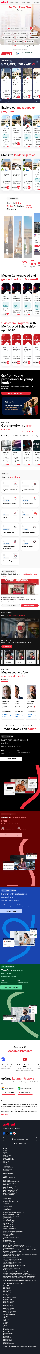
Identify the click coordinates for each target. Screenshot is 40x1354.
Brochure (7, 362)
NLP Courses (6, 1197)
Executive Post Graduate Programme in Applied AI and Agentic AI (16, 84)
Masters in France (7, 1334)
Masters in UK (6, 1342)
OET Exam (5, 1325)
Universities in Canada (8, 1308)
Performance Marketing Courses (11, 1216)
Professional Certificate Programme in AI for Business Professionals (16, 175)
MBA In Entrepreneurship (9, 1193)
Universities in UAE (7, 1304)
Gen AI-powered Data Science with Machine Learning (5, 350)
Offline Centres (6, 1166)
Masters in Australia (7, 1339)
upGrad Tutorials (7, 1155)
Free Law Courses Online (9, 1266)
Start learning (11, 758)
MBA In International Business (10, 1190)
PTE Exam (5, 1322)
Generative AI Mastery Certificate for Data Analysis (16, 299)
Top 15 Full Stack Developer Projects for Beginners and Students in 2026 (20, 1279)
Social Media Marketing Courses (11, 1214)
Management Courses (8, 1238)
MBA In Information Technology (10, 1189)
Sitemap (5, 1176)
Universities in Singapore (9, 1312)
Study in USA (6, 1285)
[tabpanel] (20, 452)
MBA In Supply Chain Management (11, 1192)
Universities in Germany (8, 1301)
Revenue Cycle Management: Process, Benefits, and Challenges (18, 1277)
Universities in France (8, 1302)
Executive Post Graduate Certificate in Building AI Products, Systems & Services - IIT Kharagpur (6, 84)
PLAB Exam (5, 1328)
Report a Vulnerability (8, 1173)
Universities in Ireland (8, 1305)
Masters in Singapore (8, 1345)
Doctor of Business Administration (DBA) (13, 1231)
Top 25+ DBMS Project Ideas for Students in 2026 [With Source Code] (20, 1280)
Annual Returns (6, 1175)
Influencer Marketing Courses (10, 1222)
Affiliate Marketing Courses (9, 1224)
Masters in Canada (7, 1340)
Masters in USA (6, 1331)
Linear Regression (7, 1209)
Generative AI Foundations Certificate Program (6, 299)
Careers (5, 1152)
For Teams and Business (8, 1159)
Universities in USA (7, 1299)
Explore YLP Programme (15, 393)
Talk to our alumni (6, 646)
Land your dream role (11, 987)
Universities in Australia (8, 1307)
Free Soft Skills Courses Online (10, 1260)
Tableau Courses (7, 1198)
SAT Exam (5, 1318)
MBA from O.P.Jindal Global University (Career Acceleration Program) (20, 1247)
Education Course (7, 1240)
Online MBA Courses (8, 1236)
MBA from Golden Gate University (11, 1255)
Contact (5, 1164)
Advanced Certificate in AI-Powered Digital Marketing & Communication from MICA (27, 131)
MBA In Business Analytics (9, 1183)
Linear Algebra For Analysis (9, 1208)
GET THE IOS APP (21, 1143)
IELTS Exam (5, 1316)
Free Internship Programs (9, 1263)
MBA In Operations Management (11, 1186)
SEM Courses (6, 1223)
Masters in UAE (6, 1336)
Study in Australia (7, 1293)
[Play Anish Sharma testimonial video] (20, 628)
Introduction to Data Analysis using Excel (6, 453)
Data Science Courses (8, 1234)
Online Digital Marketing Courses (11, 1237)
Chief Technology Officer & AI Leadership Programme (27, 175)
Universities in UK (7, 1310)
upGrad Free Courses (8, 1158)
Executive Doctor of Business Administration (13, 1245)
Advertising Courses (7, 1217)
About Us (5, 1150)
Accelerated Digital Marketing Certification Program (27, 350)
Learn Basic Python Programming (16, 453)
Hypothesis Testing (7, 1205)
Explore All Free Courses (29, 432)
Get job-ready (11, 911)
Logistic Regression (7, 1211)
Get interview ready (11, 835)
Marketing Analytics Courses (10, 1219)
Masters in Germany (7, 1333)
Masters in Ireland (7, 1337)
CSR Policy (5, 1172)
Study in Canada (7, 1296)
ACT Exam (5, 1326)
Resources (5, 1156)
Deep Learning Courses (8, 1200)
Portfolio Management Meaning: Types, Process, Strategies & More (19, 1276)
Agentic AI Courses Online (9, 1228)
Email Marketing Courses (9, 1220)
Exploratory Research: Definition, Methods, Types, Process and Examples (20, 1271)
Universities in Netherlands (9, 1311)
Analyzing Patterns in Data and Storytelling (27, 453)
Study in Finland (7, 1290)
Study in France (6, 1294)
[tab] (6, 436)
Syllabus (18, 97)
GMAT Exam (6, 1319)
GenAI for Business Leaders (9, 1244)
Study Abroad (6, 1161)
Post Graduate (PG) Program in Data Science (14, 1252)
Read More (4, 1114)
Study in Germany (7, 1287)
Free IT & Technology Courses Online (12, 1262)
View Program (15, 97)
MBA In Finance (7, 1180)
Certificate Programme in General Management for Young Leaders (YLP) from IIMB (16, 131)
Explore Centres (11, 606)
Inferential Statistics (7, 1206)
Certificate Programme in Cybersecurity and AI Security (27, 84)
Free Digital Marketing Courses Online (12, 1259)
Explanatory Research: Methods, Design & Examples (15, 1273)
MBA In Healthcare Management (11, 1181)
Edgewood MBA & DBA (8, 1248)
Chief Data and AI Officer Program (6, 175)
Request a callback (29, 605)
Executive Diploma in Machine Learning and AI (6, 131)
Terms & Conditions (7, 1169)
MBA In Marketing (7, 1187)
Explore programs (29, 206)
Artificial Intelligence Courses (10, 1230)
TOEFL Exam (6, 1323)
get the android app (21, 1139)
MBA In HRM (6, 1184)
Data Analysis (6, 1203)
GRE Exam (5, 1321)
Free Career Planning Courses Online (12, 1268)
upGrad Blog (6, 1153)
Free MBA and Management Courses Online (14, 1265)
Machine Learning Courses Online (11, 1233)
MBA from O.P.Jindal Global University (12, 1251)
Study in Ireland (6, 1288)
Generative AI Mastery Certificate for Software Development (27, 299)
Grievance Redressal (8, 1167)
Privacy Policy (6, 1170)
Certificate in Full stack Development (16, 350)
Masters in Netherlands (8, 1343)
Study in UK (5, 1291)
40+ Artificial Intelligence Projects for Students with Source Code (19, 1282)
